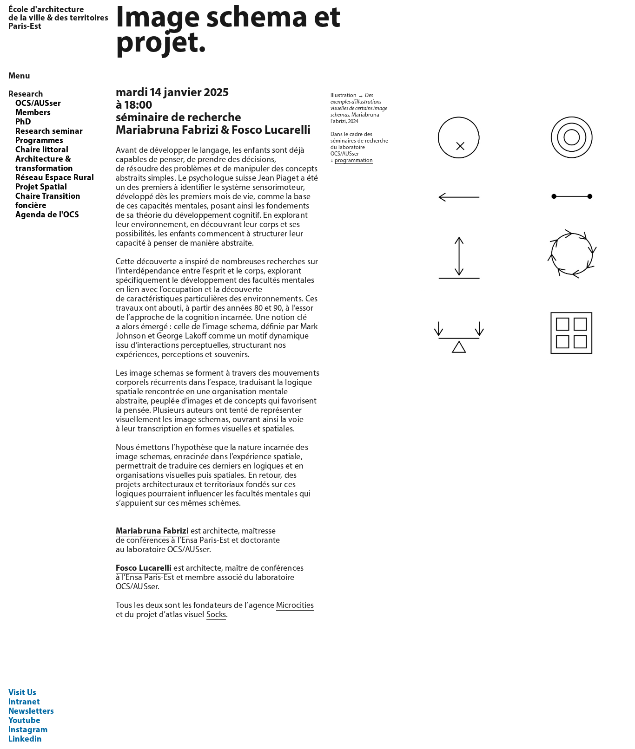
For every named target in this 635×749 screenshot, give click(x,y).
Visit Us (22, 693)
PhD (23, 122)
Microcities (295, 606)
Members (33, 113)
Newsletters (31, 712)
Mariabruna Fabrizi (152, 532)
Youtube (24, 721)
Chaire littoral (41, 150)
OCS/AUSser (38, 104)
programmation (354, 160)
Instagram (27, 730)
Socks (216, 615)
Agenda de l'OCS (47, 215)
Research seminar (49, 132)
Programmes (39, 141)
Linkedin (25, 740)
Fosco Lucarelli (144, 569)
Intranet (24, 702)
